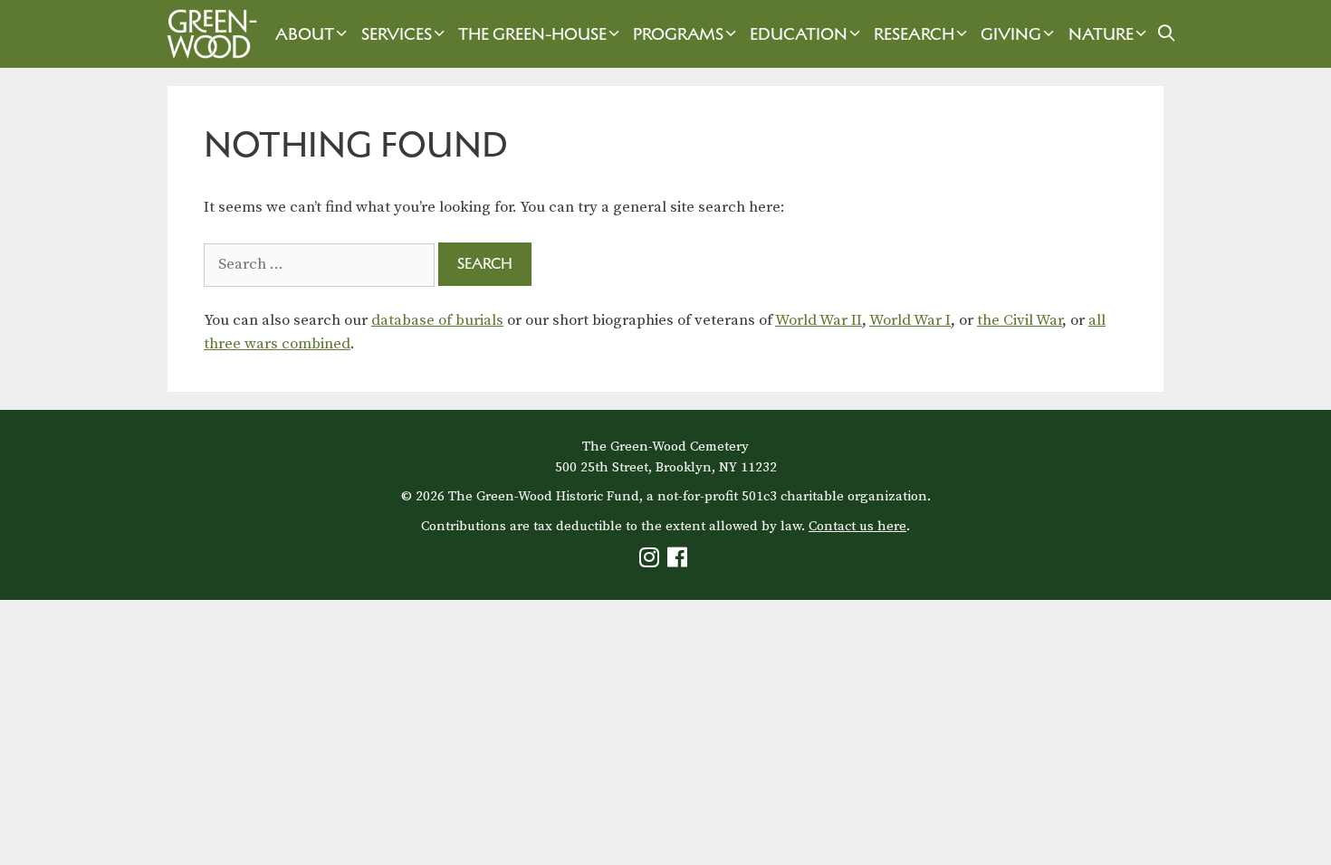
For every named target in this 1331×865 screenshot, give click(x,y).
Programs (678, 34)
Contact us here (857, 526)
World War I (910, 320)
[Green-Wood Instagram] (651, 561)
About (304, 34)
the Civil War (1019, 320)
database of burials (437, 320)
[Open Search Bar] (1167, 34)
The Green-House (532, 34)
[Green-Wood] (207, 34)
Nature (1101, 34)
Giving (1011, 34)
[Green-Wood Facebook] (679, 561)
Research (914, 34)
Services (396, 34)
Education (798, 34)
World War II (818, 320)
